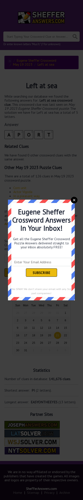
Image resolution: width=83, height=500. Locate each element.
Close (74, 200)
